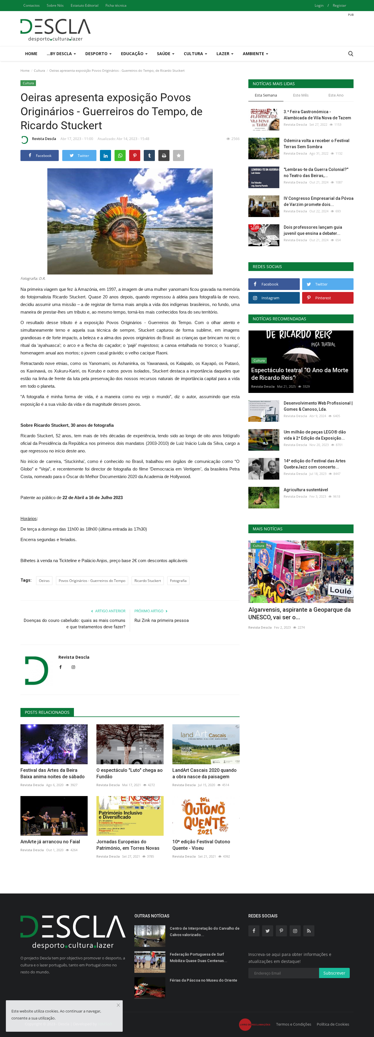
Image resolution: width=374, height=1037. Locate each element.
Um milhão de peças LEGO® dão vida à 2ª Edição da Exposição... (315, 435)
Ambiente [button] (254, 53)
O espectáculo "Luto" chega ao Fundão (129, 773)
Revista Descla (44, 138)
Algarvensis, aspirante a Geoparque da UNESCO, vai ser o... (299, 613)
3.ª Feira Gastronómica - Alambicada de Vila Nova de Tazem (317, 114)
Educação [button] (133, 53)
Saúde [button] (164, 53)
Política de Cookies (333, 1024)
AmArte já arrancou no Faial (50, 841)
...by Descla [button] (60, 53)
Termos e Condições (293, 1024)
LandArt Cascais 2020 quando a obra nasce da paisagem (204, 773)
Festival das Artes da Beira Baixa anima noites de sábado (52, 773)
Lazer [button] (224, 53)
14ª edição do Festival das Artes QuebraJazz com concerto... (315, 464)
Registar (339, 5)
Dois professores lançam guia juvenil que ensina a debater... (313, 230)
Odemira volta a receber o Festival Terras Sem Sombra (316, 143)
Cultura (39, 70)
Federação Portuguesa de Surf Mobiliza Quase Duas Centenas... (198, 957)
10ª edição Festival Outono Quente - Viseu (201, 845)
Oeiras (44, 580)
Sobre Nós (55, 5)
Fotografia (178, 580)
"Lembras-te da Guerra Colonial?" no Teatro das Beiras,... (316, 172)
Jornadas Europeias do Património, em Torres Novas (128, 845)
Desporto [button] (97, 53)
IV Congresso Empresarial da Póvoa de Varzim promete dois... (319, 201)
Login (319, 5)
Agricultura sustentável (306, 489)
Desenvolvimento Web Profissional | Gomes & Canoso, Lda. (318, 406)
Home (31, 53)
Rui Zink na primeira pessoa (161, 620)
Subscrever (334, 973)
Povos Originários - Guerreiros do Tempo (92, 580)
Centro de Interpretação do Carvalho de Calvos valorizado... (205, 931)
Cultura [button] (194, 53)
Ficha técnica (116, 5)
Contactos (31, 5)
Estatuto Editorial (84, 5)
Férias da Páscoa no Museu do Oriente (203, 980)
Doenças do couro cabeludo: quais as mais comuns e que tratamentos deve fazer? (74, 623)
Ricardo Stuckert (147, 580)
